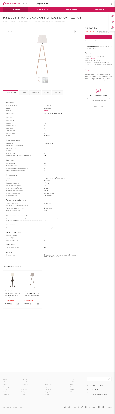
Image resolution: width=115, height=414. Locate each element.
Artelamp (5, 384)
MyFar (71, 392)
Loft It (23, 394)
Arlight (72, 382)
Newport (47, 392)
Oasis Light (48, 384)
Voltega (23, 392)
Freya (46, 387)
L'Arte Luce (6, 394)
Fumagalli (24, 384)
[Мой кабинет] (111, 4)
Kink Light (48, 389)
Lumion (47, 382)
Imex (46, 379)
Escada (47, 394)
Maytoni (5, 389)
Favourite (5, 379)
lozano (46, 111)
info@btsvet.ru (94, 389)
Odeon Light (6, 387)
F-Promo (72, 379)
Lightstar (24, 379)
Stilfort (71, 387)
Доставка (58, 92)
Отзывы (23, 92)
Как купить (35, 92)
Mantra (5, 392)
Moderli (72, 389)
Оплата (46, 92)
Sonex (23, 387)
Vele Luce (72, 384)
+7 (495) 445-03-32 (41, 4)
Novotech (24, 382)
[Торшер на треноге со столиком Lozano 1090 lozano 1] (42, 55)
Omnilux (24, 389)
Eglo (4, 382)
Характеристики (10, 92)
